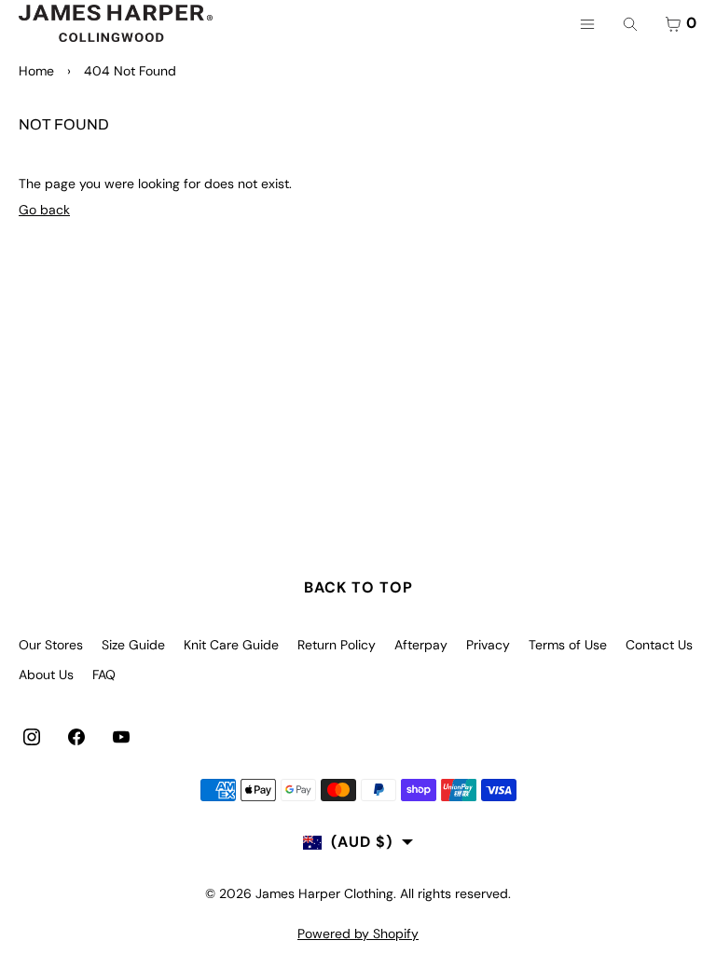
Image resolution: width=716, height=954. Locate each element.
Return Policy (336, 644)
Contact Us (659, 644)
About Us (46, 674)
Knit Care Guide (231, 644)
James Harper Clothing (324, 893)
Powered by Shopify (358, 933)
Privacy (488, 644)
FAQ (104, 674)
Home (36, 70)
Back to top (358, 587)
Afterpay (421, 644)
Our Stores (51, 644)
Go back (44, 209)
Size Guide (133, 644)
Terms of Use (568, 644)
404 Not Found (130, 70)
